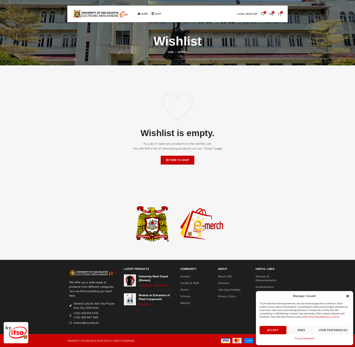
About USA (225, 276)
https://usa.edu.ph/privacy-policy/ (321, 316)
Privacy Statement (305, 338)
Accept (273, 330)
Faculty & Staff (189, 283)
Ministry (185, 303)
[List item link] (92, 315)
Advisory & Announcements (266, 278)
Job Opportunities (229, 289)
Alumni (184, 289)
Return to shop (177, 160)
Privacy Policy (227, 296)
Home (171, 52)
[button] (347, 296)
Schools (185, 296)
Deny (301, 330)
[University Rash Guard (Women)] (130, 281)
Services (223, 283)
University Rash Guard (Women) (153, 278)
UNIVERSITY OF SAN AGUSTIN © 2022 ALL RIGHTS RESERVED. (101, 340)
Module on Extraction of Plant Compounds (154, 297)
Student (185, 276)
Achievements (265, 287)
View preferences (333, 330)
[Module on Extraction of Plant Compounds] (130, 299)
